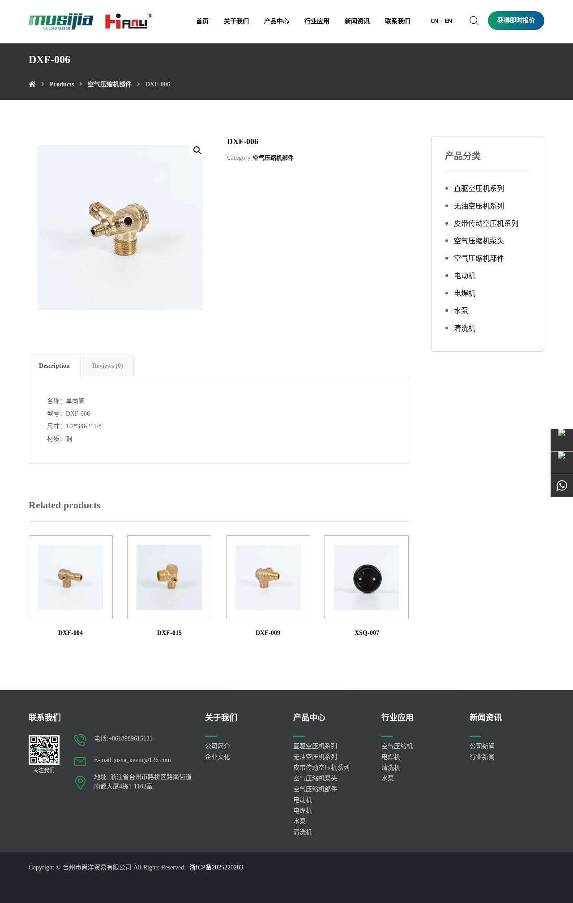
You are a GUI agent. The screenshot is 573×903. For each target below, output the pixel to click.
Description (54, 365)
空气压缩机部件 (273, 157)
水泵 (461, 311)
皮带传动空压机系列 (486, 223)
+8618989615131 (130, 738)
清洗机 (464, 328)
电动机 (464, 276)
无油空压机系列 (479, 206)
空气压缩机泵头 (479, 241)
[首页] (32, 84)
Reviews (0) (107, 365)
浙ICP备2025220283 (216, 867)
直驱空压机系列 (479, 188)
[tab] (55, 365)
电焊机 (464, 293)
